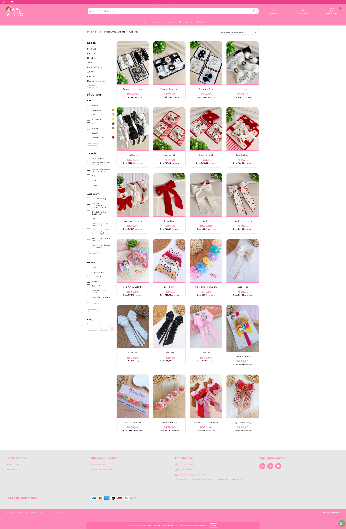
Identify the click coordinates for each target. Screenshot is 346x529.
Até (100, 324)
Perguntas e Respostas (102, 469)
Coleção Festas (94, 67)
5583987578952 (186, 464)
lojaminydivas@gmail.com (191, 474)
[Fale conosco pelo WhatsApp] (342, 523)
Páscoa (90, 76)
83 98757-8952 (186, 469)
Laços (154, 22)
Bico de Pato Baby (96, 81)
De (88, 324)
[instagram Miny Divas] (4, 2)
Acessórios (185, 22)
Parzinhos (92, 53)
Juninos (90, 72)
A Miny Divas (12, 464)
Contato (201, 22)
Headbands (92, 58)
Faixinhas (91, 49)
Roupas (168, 22)
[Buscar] (255, 11)
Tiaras (89, 62)
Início (143, 22)
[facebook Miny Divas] (8, 2)
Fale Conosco (12, 469)
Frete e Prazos (98, 464)
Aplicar (112, 329)
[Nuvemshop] (331, 513)
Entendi (213, 525)
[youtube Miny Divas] (12, 2)
